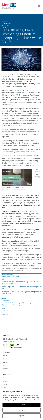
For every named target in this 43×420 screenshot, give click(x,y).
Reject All (21, 416)
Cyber (5, 384)
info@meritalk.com (9, 341)
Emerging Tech (6, 277)
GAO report (23, 241)
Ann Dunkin (5, 311)
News (5, 356)
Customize (21, 410)
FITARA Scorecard (22, 95)
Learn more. (20, 190)
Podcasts (6, 365)
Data (4, 387)
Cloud (5, 381)
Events (5, 359)
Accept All (21, 405)
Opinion (5, 362)
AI (3, 378)
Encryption (5, 313)
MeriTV (5, 368)
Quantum (15, 277)
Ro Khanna (5, 315)
